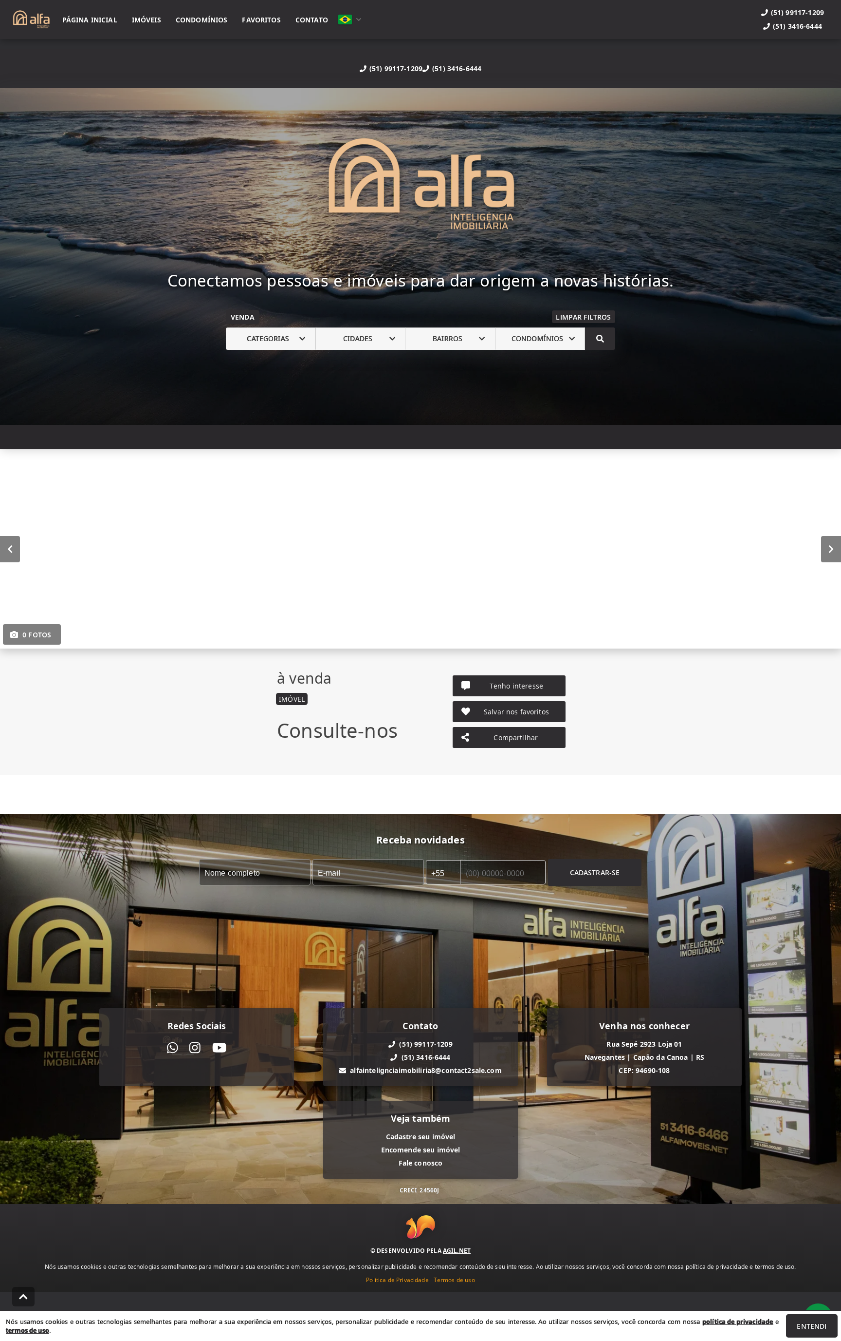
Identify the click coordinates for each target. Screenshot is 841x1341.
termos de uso (27, 1330)
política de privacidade (737, 1321)
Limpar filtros (583, 317)
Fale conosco (421, 1163)
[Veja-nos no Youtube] (219, 1047)
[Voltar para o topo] (23, 1296)
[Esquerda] (10, 549)
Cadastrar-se (595, 872)
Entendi (811, 1326)
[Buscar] (600, 338)
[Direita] (831, 549)
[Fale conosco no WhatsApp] (172, 1047)
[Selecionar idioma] (350, 19)
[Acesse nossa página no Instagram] (195, 1047)
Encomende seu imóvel (420, 1149)
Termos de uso (454, 1279)
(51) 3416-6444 (456, 68)
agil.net (457, 1250)
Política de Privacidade (397, 1279)
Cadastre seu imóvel (421, 1136)
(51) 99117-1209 (395, 68)
